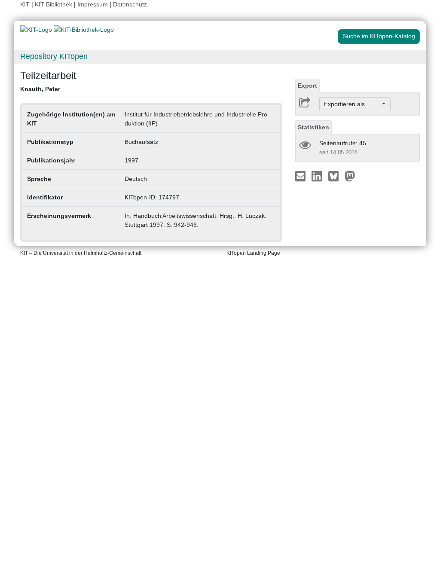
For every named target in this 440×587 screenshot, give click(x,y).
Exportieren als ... (352, 104)
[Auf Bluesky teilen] (335, 175)
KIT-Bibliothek (54, 4)
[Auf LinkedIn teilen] (317, 175)
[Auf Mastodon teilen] (350, 175)
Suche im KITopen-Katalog (379, 36)
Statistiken (313, 127)
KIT (25, 4)
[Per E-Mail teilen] (301, 175)
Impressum (92, 4)
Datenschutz (130, 4)
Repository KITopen (54, 56)
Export (307, 85)
